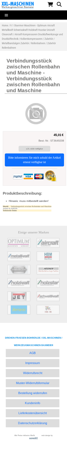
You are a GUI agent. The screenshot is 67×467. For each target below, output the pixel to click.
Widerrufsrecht (32, 373)
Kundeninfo (32, 403)
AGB (32, 353)
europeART (33, 438)
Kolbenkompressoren (31, 38)
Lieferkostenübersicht (32, 413)
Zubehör (48, 38)
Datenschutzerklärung (32, 423)
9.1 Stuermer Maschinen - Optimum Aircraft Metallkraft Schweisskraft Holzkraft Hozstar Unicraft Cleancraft (28, 30)
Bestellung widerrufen (32, 393)
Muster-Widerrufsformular (32, 383)
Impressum (32, 363)
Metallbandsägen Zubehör (15, 43)
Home (5, 25)
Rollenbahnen (38, 43)
